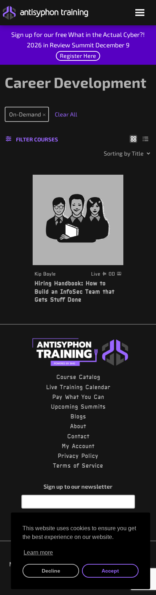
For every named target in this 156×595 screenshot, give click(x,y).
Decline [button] (51, 571)
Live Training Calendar (78, 387)
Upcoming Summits (78, 406)
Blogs (78, 416)
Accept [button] (110, 571)
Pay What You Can (78, 397)
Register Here (78, 55)
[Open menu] (140, 13)
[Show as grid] (133, 139)
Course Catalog (78, 377)
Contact (78, 436)
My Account (78, 446)
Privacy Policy (78, 455)
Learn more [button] (38, 552)
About (78, 426)
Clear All (66, 114)
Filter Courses (37, 139)
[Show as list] (145, 139)
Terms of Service (78, 465)
